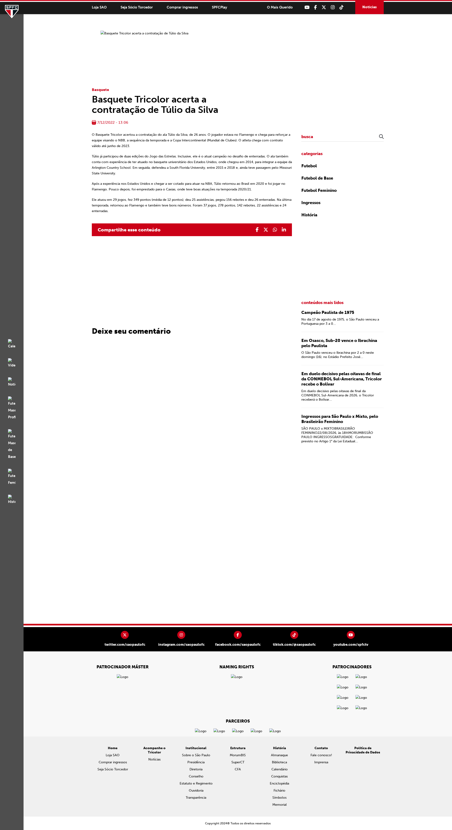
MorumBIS (238, 755)
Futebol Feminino (319, 190)
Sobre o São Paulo (196, 755)
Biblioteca (279, 762)
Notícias (369, 7)
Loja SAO (99, 7)
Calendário (279, 769)
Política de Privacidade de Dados (363, 750)
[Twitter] (324, 7)
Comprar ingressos (182, 7)
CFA (238, 769)
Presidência (196, 762)
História (309, 215)
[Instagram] (333, 7)
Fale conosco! (321, 755)
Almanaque (279, 755)
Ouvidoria (196, 791)
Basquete (100, 89)
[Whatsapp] (275, 229)
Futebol (309, 165)
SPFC (12, 12)
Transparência (196, 798)
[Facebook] (315, 7)
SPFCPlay (219, 7)
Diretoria (196, 769)
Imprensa (321, 762)
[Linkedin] (284, 229)
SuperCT (237, 762)
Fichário (279, 791)
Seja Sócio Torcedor (137, 7)
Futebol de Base (317, 178)
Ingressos (310, 202)
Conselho (196, 776)
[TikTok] (341, 7)
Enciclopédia (279, 783)
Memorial (279, 805)
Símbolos (279, 798)
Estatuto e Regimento (196, 783)
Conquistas (279, 776)
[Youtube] (306, 7)
